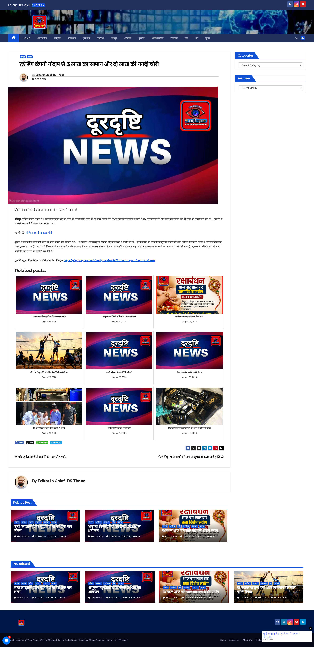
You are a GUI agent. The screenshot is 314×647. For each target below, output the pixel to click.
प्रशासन (38, 522)
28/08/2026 (23, 597)
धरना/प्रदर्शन (158, 38)
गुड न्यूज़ (86, 38)
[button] (296, 38)
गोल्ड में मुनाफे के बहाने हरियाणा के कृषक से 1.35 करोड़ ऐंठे (189, 457)
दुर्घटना (142, 38)
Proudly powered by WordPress (23, 640)
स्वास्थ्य (100, 38)
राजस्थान (72, 38)
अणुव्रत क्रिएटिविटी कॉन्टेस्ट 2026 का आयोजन (114, 528)
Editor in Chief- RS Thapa (50, 74)
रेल (270, 583)
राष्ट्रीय (57, 38)
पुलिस (31, 522)
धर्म (196, 38)
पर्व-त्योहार (186, 526)
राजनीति (174, 38)
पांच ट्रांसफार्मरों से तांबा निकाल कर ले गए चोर (42, 457)
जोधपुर (114, 38)
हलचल (54, 522)
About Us (247, 640)
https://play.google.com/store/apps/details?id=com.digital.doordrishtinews (109, 260)
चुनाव (207, 38)
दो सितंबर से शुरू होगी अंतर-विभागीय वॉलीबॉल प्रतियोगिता (266, 589)
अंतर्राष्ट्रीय (42, 38)
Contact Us (234, 640)
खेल (186, 38)
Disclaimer (260, 640)
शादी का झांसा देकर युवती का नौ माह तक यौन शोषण (43, 528)
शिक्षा (114, 522)
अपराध (30, 57)
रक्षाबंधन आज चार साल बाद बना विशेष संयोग (190, 530)
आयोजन (127, 38)
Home (26, 38)
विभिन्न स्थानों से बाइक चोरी (39, 232)
